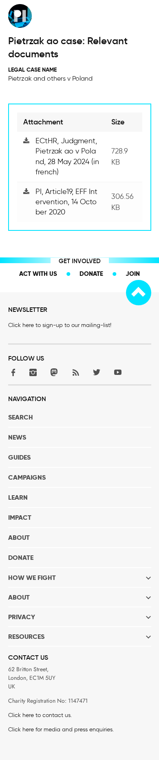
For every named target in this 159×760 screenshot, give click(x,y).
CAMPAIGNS (27, 477)
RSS (75, 372)
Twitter (96, 372)
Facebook (11, 372)
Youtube (117, 372)
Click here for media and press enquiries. (61, 729)
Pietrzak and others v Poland (50, 78)
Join (133, 273)
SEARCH (20, 417)
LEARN (18, 497)
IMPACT (19, 517)
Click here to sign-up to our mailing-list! (59, 325)
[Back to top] (138, 292)
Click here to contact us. (40, 715)
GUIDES (19, 457)
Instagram (33, 372)
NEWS (17, 437)
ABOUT (19, 537)
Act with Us (38, 273)
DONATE (20, 557)
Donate (91, 273)
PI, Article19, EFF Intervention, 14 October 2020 (66, 201)
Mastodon (54, 372)
